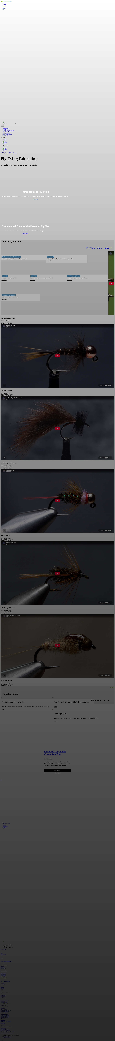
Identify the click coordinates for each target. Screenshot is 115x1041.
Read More (35, 199)
